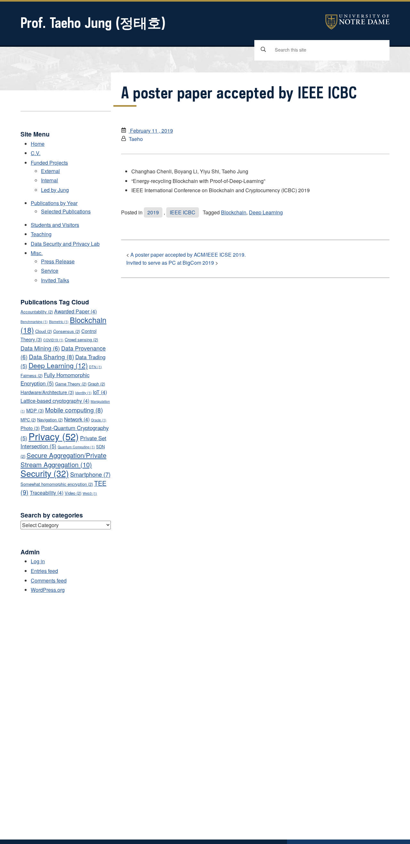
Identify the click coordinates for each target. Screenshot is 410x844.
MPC (28, 420)
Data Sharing (51, 356)
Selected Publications (66, 211)
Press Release (58, 261)
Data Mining (40, 348)
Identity (83, 392)
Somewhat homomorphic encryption (56, 484)
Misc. (37, 253)
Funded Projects (49, 162)
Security (44, 473)
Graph (96, 384)
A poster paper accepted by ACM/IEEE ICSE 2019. (188, 254)
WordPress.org (48, 589)
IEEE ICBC (182, 212)
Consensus (66, 331)
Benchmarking (34, 321)
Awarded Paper (75, 311)
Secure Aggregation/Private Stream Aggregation (63, 460)
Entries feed (44, 571)
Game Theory (70, 384)
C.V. (35, 153)
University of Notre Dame (357, 21)
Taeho (136, 139)
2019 (153, 212)
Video (73, 493)
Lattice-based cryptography (54, 400)
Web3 (90, 493)
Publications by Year (54, 203)
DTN (95, 366)
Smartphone (90, 474)
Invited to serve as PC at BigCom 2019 (170, 262)
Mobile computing (74, 409)
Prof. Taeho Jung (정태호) (92, 22)
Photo (30, 428)
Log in (38, 561)
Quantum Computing (76, 446)
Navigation (50, 420)
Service (49, 270)
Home (38, 143)
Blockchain (233, 212)
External (50, 171)
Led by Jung (55, 190)
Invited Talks (55, 280)
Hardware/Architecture (47, 392)
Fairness (31, 375)
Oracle (98, 420)
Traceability (46, 492)
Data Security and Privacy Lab (65, 243)
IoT (100, 392)
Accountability (36, 312)
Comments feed (49, 580)
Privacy (54, 436)
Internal (49, 180)
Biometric (59, 321)
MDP (35, 410)
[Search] (263, 50)
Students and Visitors (55, 224)
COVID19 (53, 339)
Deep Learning (266, 212)
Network (77, 419)
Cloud (43, 331)
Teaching (41, 234)
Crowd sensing (81, 339)
